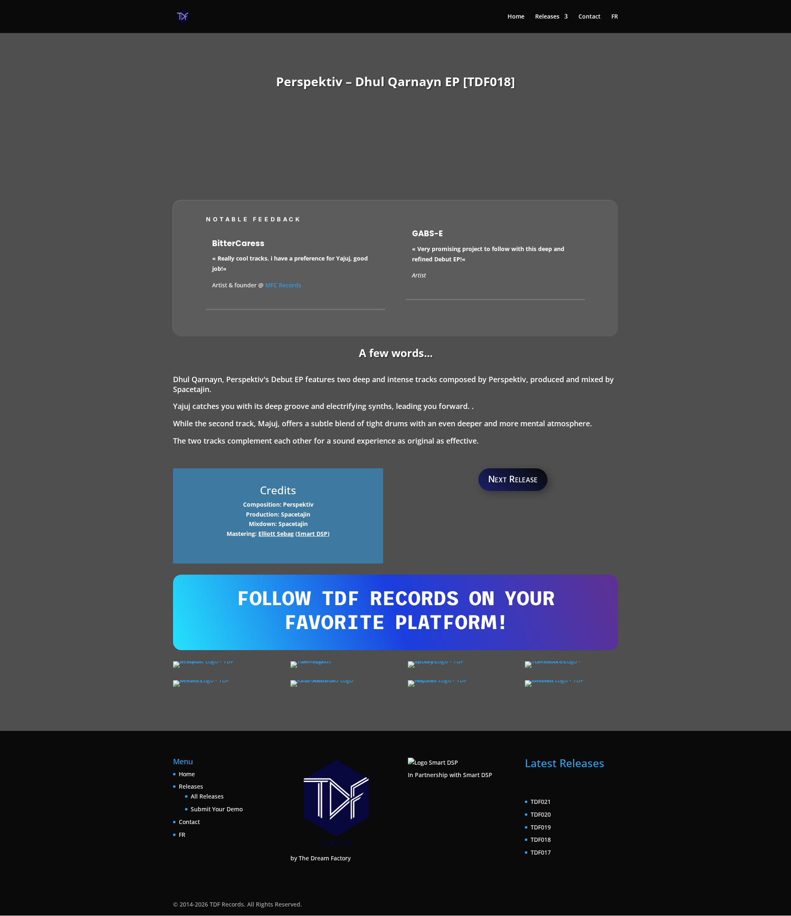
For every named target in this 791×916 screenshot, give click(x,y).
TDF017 (541, 852)
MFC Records (283, 285)
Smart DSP (312, 534)
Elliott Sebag (276, 534)
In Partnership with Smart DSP (450, 775)
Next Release (513, 479)
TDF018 (541, 839)
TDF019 (541, 827)
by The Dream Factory (320, 858)
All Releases (207, 796)
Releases (547, 17)
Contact (589, 17)
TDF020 (541, 814)
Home (516, 17)
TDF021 (541, 802)
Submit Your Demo (217, 809)
